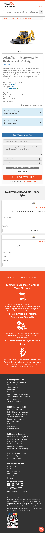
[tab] (22, 135)
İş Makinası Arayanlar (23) (17, 439)
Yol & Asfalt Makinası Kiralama (18, 397)
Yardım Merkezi (13, 469)
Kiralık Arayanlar (8, 18)
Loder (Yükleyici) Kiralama (17, 382)
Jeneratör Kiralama (14, 401)
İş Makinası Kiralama (16, 434)
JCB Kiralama (12, 426)
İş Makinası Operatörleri (16, 456)
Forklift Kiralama (13, 392)
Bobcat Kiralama (13, 429)
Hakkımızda (11, 466)
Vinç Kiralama (12, 387)
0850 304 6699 (16, 488)
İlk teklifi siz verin (10, 65)
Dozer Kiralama (13, 421)
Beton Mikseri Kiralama (15, 419)
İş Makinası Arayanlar (16, 407)
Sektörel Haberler (13, 471)
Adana (18, 18)
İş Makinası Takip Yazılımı (17, 453)
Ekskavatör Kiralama (15, 385)
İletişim (10, 478)
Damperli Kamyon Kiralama (17, 394)
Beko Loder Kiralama (15, 410)
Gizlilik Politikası (13, 476)
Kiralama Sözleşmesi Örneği (17, 449)
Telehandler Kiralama (15, 417)
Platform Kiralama (14, 389)
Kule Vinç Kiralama (14, 424)
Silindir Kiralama (13, 399)
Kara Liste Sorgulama (15, 446)
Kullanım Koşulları (14, 473)
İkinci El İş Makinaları (15, 458)
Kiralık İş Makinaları (15, 380)
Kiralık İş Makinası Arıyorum (17, 437)
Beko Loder (27, 18)
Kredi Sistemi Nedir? (14, 444)
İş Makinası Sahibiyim (15, 442)
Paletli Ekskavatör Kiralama (17, 412)
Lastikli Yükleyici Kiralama (17, 414)
